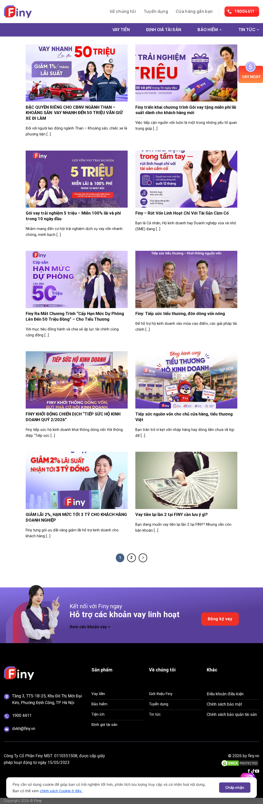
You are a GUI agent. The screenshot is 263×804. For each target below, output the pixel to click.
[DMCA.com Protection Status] (240, 762)
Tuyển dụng (156, 11)
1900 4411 (22, 715)
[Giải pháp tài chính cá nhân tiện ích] (29, 11)
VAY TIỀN (121, 29)
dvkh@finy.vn (23, 728)
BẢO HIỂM (208, 29)
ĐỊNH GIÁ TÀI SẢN (163, 29)
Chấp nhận (234, 787)
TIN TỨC (246, 29)
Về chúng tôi (123, 11)
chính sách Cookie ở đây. (61, 791)
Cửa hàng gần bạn (194, 11)
